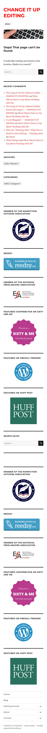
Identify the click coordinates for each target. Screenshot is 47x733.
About (7, 712)
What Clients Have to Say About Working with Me (22, 99)
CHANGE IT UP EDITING (22, 13)
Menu (7, 24)
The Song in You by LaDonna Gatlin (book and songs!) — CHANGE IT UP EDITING (23, 109)
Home (12, 137)
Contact (7, 718)
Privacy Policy (29, 726)
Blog (6, 700)
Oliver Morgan (13, 140)
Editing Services (11, 706)
